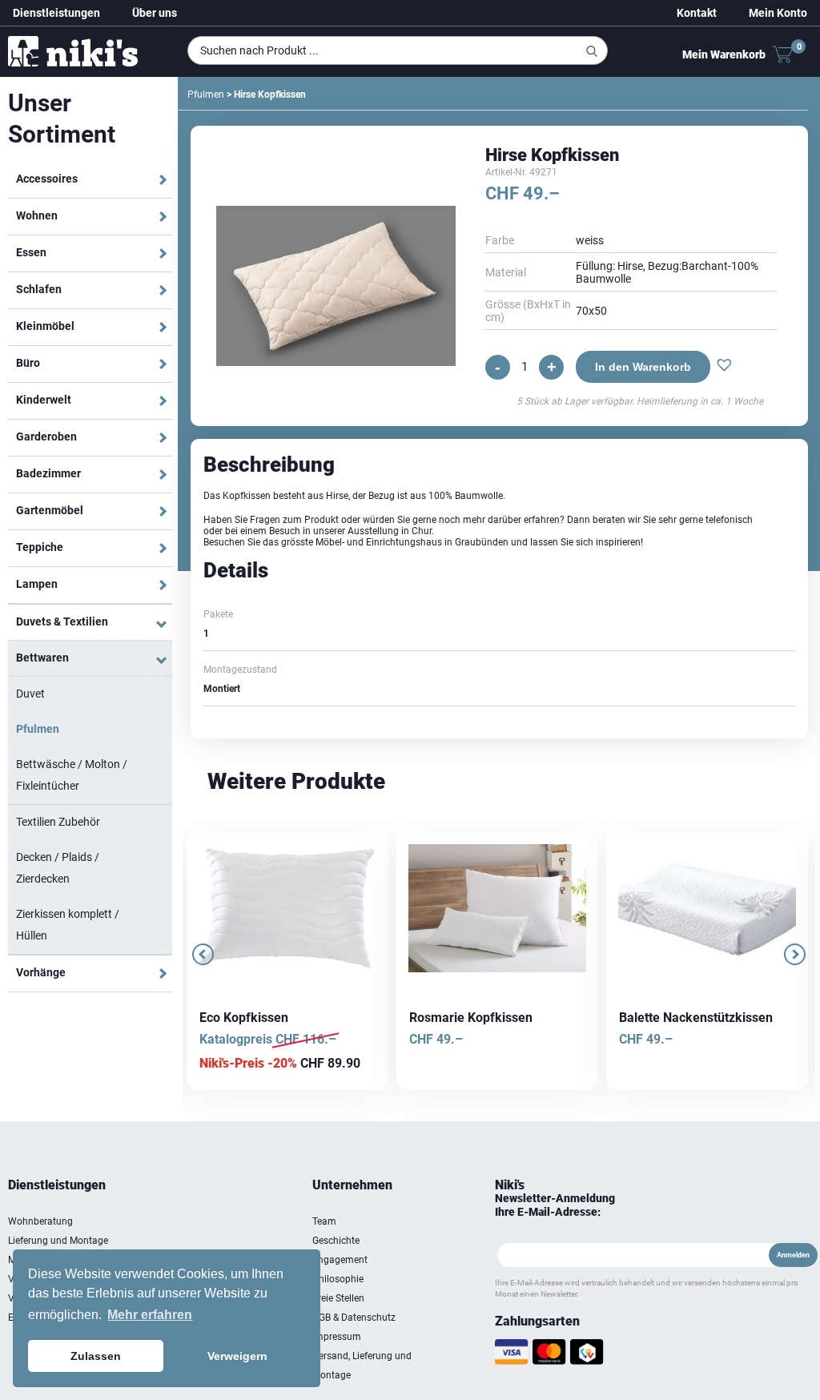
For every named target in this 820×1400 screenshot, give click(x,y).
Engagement (340, 1259)
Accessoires (47, 178)
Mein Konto (778, 12)
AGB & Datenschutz (354, 1317)
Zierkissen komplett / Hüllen (67, 924)
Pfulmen (37, 728)
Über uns (154, 12)
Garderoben (46, 436)
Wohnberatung (40, 1221)
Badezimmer (48, 473)
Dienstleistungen (56, 12)
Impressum (336, 1336)
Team (324, 1221)
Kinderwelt (43, 399)
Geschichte (336, 1240)
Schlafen (39, 289)
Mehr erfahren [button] (149, 1315)
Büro (28, 362)
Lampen (37, 583)
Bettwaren (42, 657)
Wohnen (37, 215)
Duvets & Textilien (62, 621)
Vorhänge (41, 972)
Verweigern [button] (237, 1356)
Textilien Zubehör (58, 821)
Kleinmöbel (45, 326)
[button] (723, 367)
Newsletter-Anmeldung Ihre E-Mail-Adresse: (555, 1205)
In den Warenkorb (641, 366)
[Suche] (591, 51)
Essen (31, 252)
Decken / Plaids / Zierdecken (57, 868)
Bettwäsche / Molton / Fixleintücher (71, 775)
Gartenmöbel (49, 510)
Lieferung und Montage (58, 1240)
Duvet (30, 693)
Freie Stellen (338, 1298)
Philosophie (338, 1279)
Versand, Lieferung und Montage (362, 1365)
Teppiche (39, 547)
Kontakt (697, 12)
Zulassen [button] (95, 1356)
